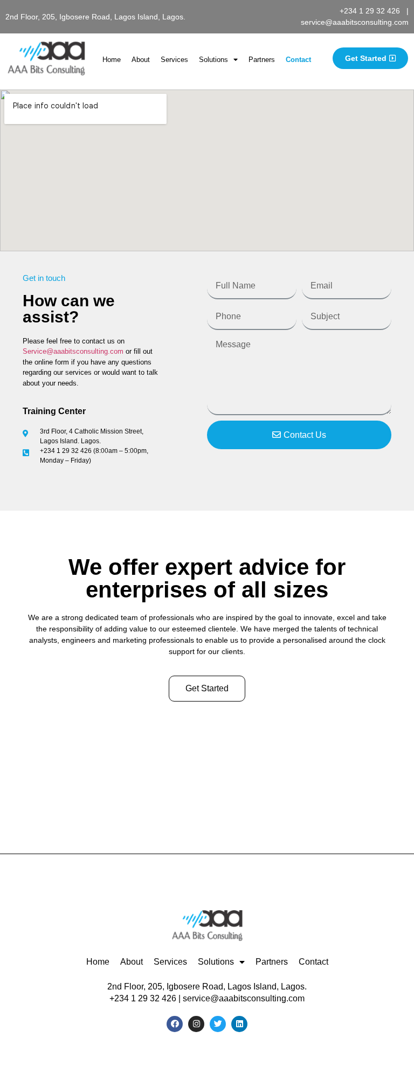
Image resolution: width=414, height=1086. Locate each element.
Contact (298, 60)
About (141, 60)
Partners (262, 60)
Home (111, 60)
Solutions (213, 60)
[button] (370, 58)
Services (174, 60)
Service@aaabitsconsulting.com (73, 351)
